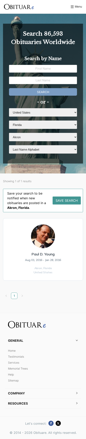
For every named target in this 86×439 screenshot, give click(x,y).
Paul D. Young (43, 254)
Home (12, 350)
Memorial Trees (18, 368)
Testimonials (16, 356)
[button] (43, 341)
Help (11, 374)
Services (13, 362)
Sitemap (13, 380)
